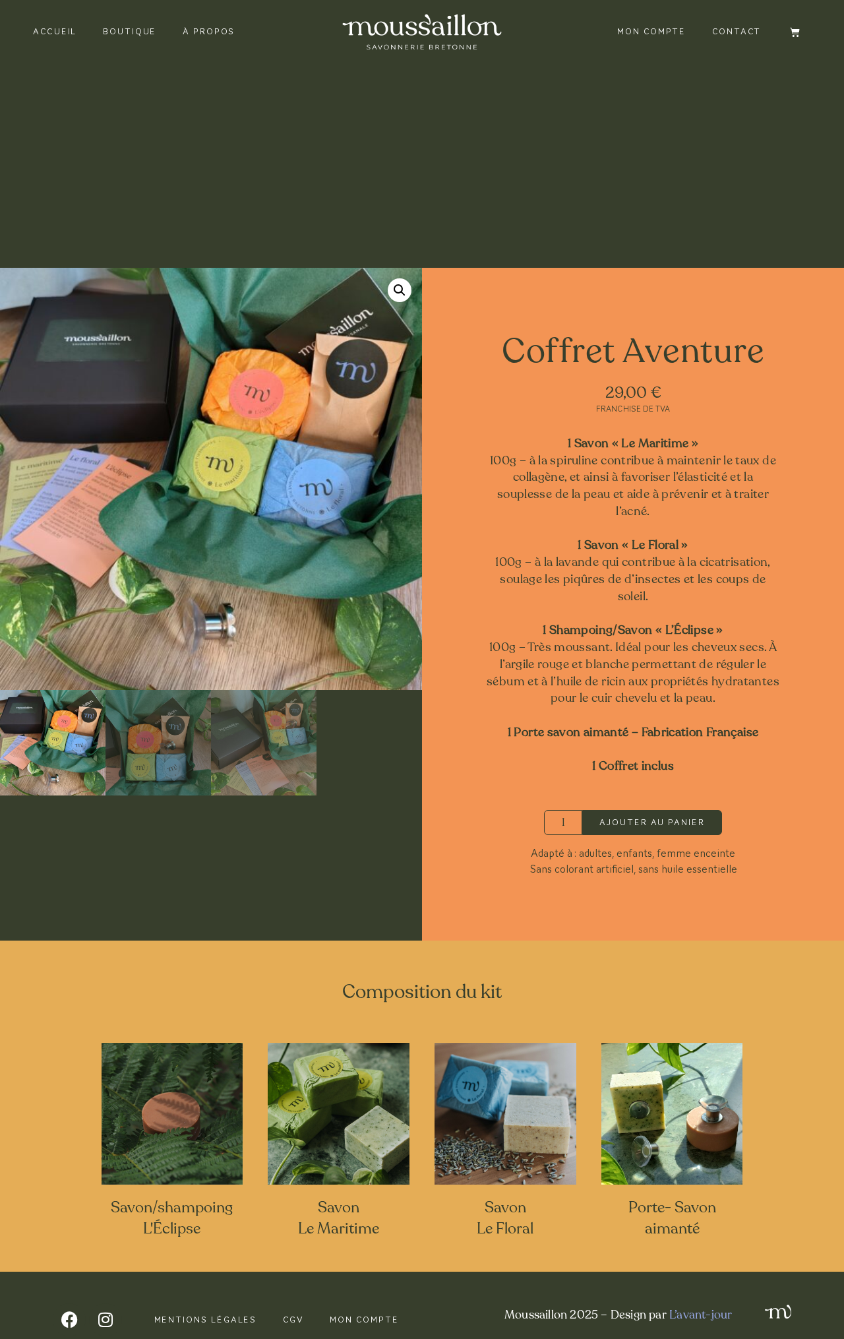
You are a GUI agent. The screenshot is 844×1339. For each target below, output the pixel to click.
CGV (293, 1319)
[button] (399, 290)
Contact (736, 31)
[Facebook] (69, 1319)
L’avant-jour (700, 1314)
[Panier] (795, 32)
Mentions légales (205, 1319)
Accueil (54, 31)
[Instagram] (105, 1319)
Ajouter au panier (652, 822)
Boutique (129, 31)
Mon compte (651, 31)
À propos (209, 31)
